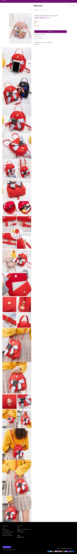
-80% (46, 10)
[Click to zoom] (30, 15)
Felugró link (49, 42)
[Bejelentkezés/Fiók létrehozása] (71, 5)
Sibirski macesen (6, 551)
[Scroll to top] (75, 552)
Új (30, 10)
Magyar (58, 548)
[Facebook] (2, 1)
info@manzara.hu (20, 537)
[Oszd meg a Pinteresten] (38, 44)
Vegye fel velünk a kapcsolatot (40, 42)
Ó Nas (3, 528)
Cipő (42, 10)
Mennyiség (36, 25)
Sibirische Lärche (13, 551)
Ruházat (36, 10)
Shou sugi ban (20, 551)
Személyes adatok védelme (7, 531)
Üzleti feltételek (5, 529)
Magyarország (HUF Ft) (68, 548)
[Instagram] (3, 1)
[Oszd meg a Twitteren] (36, 44)
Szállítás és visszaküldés (7, 535)
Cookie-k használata (6, 533)
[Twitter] (5, 1)
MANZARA (13, 549)
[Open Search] (69, 5)
